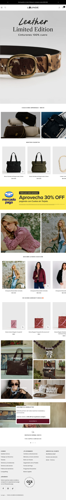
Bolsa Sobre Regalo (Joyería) (14, 332)
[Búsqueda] (5, 7)
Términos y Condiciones (7, 463)
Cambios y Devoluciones (30, 454)
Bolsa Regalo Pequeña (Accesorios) (39, 332)
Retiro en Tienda (28, 460)
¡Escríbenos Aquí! (51, 454)
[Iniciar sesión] (59, 7)
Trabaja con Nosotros (7, 457)
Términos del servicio (7, 466)
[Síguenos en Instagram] (8, 488)
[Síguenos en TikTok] (12, 488)
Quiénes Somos (5, 454)
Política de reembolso (7, 469)
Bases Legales (27, 472)
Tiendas (3, 460)
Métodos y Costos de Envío (31, 457)
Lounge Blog (4, 472)
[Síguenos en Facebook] (3, 488)
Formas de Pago (28, 466)
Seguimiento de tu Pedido (30, 463)
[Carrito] (63, 7)
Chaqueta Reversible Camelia (13, 291)
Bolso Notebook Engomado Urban (13, 176)
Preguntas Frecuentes (29, 469)
